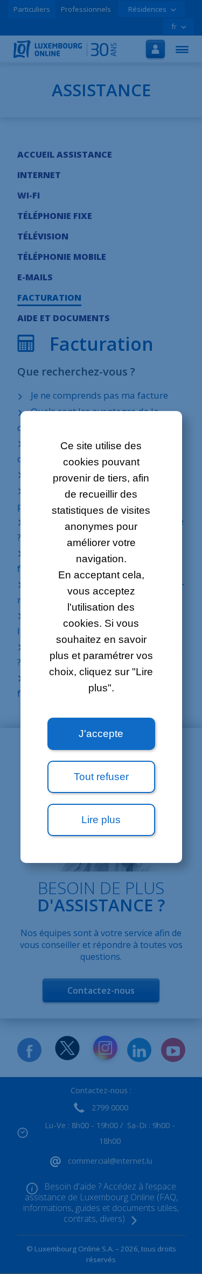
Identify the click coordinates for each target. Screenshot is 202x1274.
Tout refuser (101, 776)
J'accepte (101, 733)
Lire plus (101, 819)
